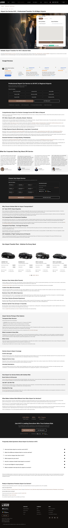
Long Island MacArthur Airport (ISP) (43, 131)
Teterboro (20, 489)
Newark (16, 489)
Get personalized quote (42, 185)
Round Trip (46, 18)
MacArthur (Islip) (36, 489)
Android (6, 390)
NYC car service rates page (33, 330)
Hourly (51, 18)
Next (51, 42)
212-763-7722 (25, 433)
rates (17, 308)
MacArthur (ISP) (51, 94)
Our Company (35, 2)
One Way (41, 18)
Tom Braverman (25, 67)
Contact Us (46, 2)
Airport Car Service (21, 2)
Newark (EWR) (46, 53)
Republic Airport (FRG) (58, 131)
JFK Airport (8, 489)
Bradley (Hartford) (49, 489)
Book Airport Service (28, 430)
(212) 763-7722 (6, 521)
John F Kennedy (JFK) (16, 91)
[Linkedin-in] (55, 518)
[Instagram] (50, 518)
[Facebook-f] (52, 518)
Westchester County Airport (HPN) (18, 131)
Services (13, 2)
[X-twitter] (57, 518)
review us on (7, 75)
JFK (35, 53)
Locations (29, 2)
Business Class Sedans (8, 285)
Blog (41, 2)
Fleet (8, 2)
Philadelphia (55, 489)
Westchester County (28, 489)
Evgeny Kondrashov (57, 67)
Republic (41, 489)
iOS (3, 390)
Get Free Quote (41, 430)
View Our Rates (21, 197)
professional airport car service (10, 53)
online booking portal (9, 379)
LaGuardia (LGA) (39, 53)
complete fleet (7, 308)
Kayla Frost (40, 67)
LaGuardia (13, 489)
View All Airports (61, 489)
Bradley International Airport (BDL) (15, 139)
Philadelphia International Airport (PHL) (47, 139)
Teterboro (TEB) (16, 94)
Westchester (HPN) (34, 94)
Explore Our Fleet (47, 197)
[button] (0, 261)
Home (2, 6)
